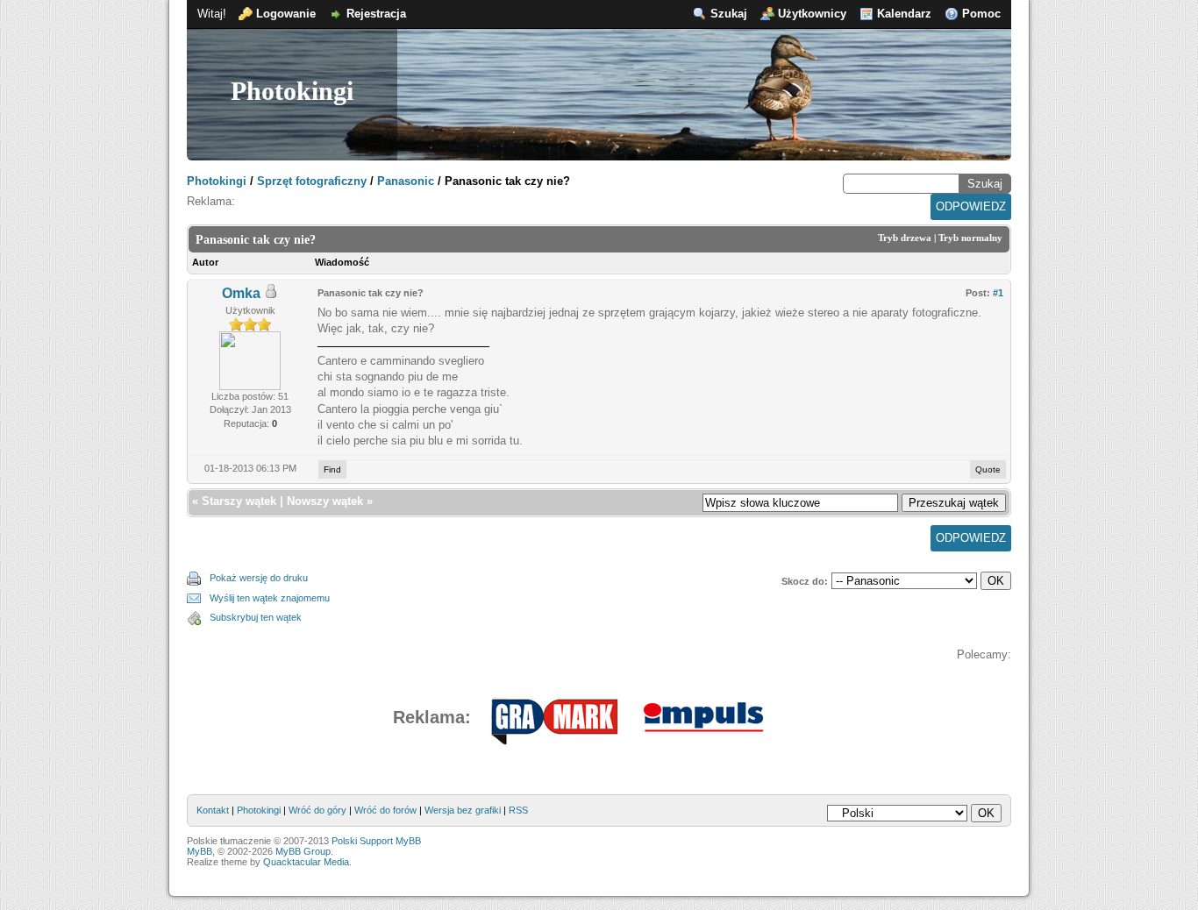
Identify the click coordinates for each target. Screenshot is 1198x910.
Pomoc (981, 13)
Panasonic (405, 181)
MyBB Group (303, 851)
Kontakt (212, 810)
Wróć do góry (317, 810)
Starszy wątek (239, 501)
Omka (241, 293)
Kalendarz (904, 13)
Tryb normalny (970, 237)
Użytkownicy (812, 13)
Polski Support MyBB (376, 840)
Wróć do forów (385, 810)
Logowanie (286, 13)
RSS (518, 810)
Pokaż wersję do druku (259, 577)
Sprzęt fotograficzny (312, 181)
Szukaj (728, 13)
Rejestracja (376, 13)
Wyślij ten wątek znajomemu (270, 598)
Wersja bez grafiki (462, 810)
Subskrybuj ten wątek (256, 617)
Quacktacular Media (306, 862)
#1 (998, 293)
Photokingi (292, 90)
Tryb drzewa (904, 237)
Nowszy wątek (325, 501)
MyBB (199, 851)
